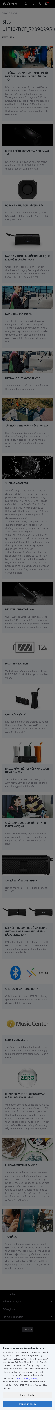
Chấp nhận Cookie (27, 1403)
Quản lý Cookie (27, 1394)
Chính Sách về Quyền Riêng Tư (27, 1378)
